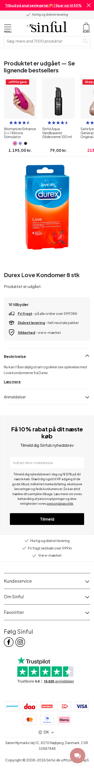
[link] (15, 143)
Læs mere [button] (12, 381)
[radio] (11, 122)
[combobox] (43, 41)
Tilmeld (47, 519)
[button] (89, 5)
